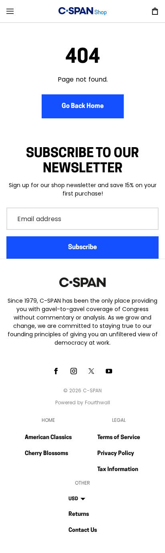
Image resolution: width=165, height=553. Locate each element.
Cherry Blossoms (46, 454)
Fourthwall (97, 402)
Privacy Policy (115, 454)
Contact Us (82, 530)
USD (73, 499)
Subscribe (82, 247)
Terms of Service (118, 438)
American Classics (48, 438)
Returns (78, 514)
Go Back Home (83, 106)
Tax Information (117, 470)
